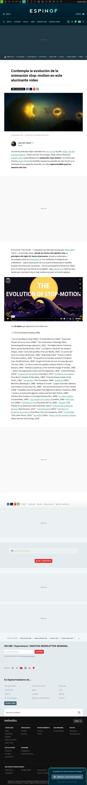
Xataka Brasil (8, 773)
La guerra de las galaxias (28, 374)
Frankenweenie (43, 409)
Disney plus (62, 686)
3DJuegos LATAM (26, 770)
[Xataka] (1, 1)
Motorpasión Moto (75, 734)
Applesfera (8, 737)
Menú (8, 14)
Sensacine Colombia (43, 773)
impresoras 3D (35, 259)
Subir (77, 721)
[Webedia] (10, 720)
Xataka (7, 731)
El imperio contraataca (64, 374)
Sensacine (40, 731)
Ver (44, 561)
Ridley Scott (10, 57)
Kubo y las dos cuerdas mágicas (62, 415)
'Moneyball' (70, 250)
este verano (50, 151)
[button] (25, 143)
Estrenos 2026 (54, 638)
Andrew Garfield (71, 57)
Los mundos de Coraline (40, 399)
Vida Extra (24, 734)
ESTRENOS (17, 22)
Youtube (79, 21)
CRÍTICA (9, 22)
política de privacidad (28, 656)
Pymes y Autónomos (27, 754)
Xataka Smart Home (10, 740)
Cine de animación (63, 504)
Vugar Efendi (24, 161)
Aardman (58, 269)
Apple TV (7, 694)
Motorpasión (73, 731)
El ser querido (20, 57)
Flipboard (75, 21)
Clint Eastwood (31, 57)
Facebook (72, 21)
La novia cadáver (66, 396)
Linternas (62, 698)
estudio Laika (16, 158)
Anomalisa (37, 415)
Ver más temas (10, 703)
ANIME (33, 22)
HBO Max (61, 694)
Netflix (81, 57)
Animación (32, 504)
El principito (69, 412)
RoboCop (59, 380)
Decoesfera (8, 754)
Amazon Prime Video (38, 686)
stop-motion (50, 504)
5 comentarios (19, 89)
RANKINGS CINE (42, 22)
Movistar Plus (9, 690)
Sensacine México (42, 770)
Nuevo (78, 14)
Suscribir (39, 652)
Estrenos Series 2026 (67, 638)
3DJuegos (24, 731)
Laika (40, 504)
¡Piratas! (62, 402)
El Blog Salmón (25, 751)
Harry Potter (52, 57)
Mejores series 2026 (25, 638)
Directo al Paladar (58, 731)
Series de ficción (10, 686)
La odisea (35, 694)
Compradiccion (9, 757)
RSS (29, 667)
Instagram (68, 21)
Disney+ (62, 57)
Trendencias (8, 751)
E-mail (37, 89)
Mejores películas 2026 (40, 638)
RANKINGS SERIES (54, 22)
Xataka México (9, 770)
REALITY (25, 22)
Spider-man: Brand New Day (40, 698)
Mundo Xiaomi (9, 743)
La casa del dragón (11, 698)
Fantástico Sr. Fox (29, 402)
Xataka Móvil (8, 734)
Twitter (83, 21)
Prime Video (42, 57)
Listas (61, 690)
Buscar (79, 712)
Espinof (43, 11)
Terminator (28, 380)
